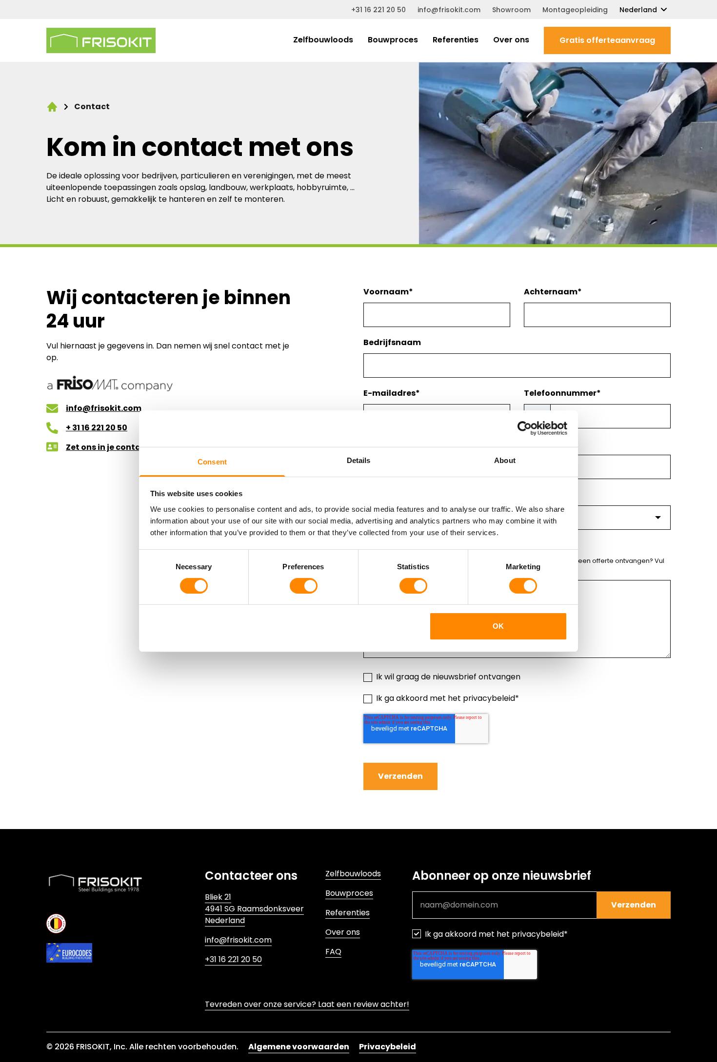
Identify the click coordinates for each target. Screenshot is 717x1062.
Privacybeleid (387, 1046)
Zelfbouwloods (323, 39)
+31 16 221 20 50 (378, 10)
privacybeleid (489, 698)
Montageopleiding (575, 10)
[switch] (304, 586)
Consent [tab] (212, 461)
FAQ (333, 951)
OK (498, 626)
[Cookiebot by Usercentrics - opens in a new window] (524, 428)
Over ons (511, 39)
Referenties (455, 39)
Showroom (511, 10)
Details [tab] (359, 460)
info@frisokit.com (449, 10)
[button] (607, 40)
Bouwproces (393, 39)
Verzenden (400, 776)
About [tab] (505, 460)
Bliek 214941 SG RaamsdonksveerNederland (254, 908)
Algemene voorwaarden (298, 1046)
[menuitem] (323, 40)
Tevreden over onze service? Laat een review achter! (307, 1004)
